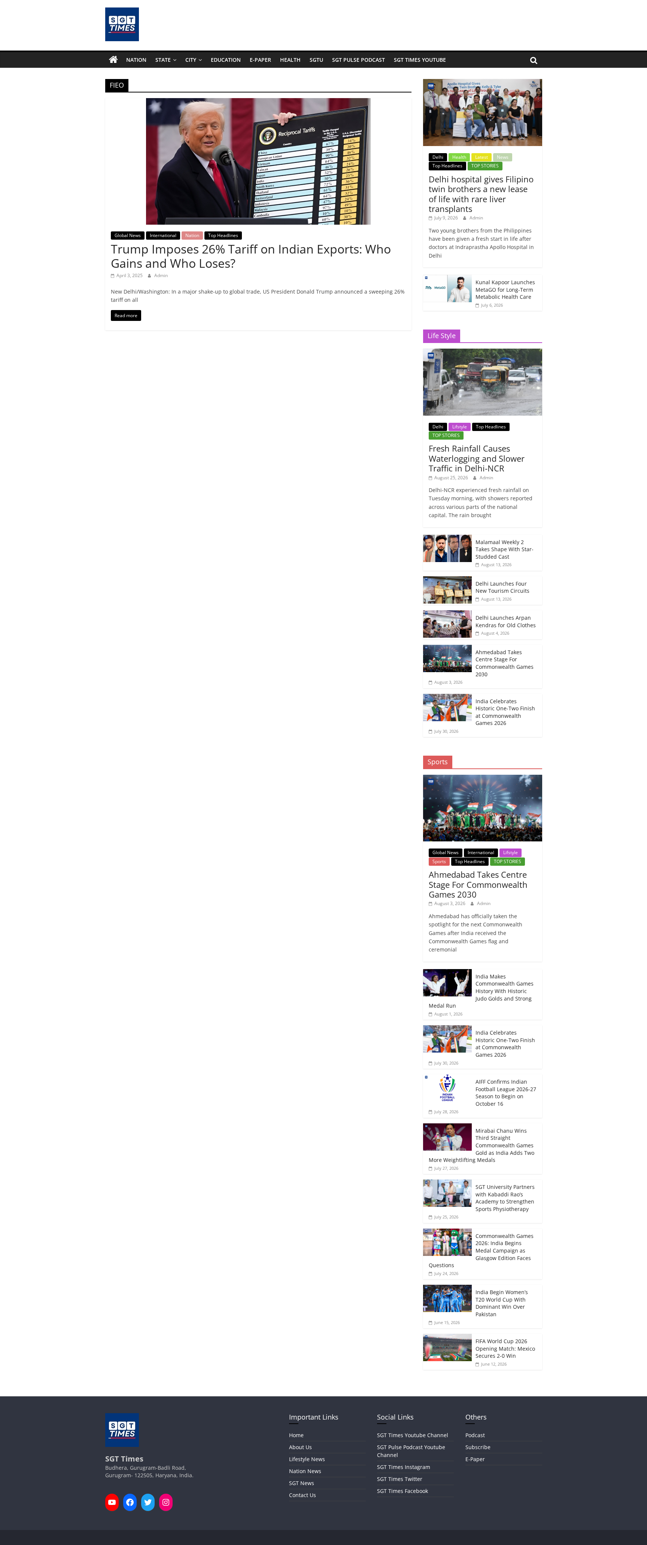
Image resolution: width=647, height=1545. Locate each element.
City (190, 59)
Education (226, 59)
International (163, 235)
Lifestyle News (307, 1459)
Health (290, 59)
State (163, 59)
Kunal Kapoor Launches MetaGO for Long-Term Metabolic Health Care (505, 289)
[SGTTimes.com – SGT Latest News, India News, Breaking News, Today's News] (113, 60)
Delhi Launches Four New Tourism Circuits (502, 587)
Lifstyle (459, 427)
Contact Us (302, 1495)
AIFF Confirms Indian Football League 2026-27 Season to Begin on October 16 (506, 1092)
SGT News (301, 1483)
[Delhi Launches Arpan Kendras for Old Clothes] (447, 614)
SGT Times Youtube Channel (412, 1435)
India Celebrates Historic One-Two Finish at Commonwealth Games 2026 (505, 712)
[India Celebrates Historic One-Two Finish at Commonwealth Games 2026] (447, 697)
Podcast (475, 1435)
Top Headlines (223, 235)
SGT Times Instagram (403, 1466)
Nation (136, 59)
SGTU (316, 59)
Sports (439, 861)
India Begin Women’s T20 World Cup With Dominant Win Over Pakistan (502, 1303)
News (502, 157)
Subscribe (477, 1447)
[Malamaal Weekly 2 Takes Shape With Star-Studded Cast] (447, 538)
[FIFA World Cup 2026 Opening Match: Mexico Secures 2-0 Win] (447, 1337)
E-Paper (260, 59)
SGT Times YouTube (420, 59)
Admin (161, 275)
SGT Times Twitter (399, 1478)
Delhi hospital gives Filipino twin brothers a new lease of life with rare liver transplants (481, 193)
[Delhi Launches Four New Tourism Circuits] (447, 580)
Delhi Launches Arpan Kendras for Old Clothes (506, 621)
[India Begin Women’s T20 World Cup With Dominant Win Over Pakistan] (447, 1288)
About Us (300, 1447)
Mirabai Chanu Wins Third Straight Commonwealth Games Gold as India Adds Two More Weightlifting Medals (481, 1145)
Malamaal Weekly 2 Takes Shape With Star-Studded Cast (505, 549)
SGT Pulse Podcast (358, 59)
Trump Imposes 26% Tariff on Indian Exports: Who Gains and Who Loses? (251, 256)
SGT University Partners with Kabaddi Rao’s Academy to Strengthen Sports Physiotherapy (505, 1197)
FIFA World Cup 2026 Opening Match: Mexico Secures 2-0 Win (505, 1348)
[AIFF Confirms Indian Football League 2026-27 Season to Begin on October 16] (447, 1078)
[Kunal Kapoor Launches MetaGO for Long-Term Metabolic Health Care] (447, 278)
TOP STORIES (485, 166)
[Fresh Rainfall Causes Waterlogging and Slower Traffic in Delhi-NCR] (482, 352)
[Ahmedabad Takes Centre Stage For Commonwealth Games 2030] (447, 648)
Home (296, 1435)
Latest (481, 157)
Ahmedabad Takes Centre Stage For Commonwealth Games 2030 (505, 663)
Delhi (437, 157)
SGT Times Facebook (402, 1490)
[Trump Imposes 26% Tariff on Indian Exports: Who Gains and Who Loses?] (258, 102)
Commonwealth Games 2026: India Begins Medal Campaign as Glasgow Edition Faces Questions (481, 1250)
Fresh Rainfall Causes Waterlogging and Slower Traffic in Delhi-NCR (477, 458)
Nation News (305, 1471)
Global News (128, 235)
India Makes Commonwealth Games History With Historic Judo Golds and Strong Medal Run (481, 991)
